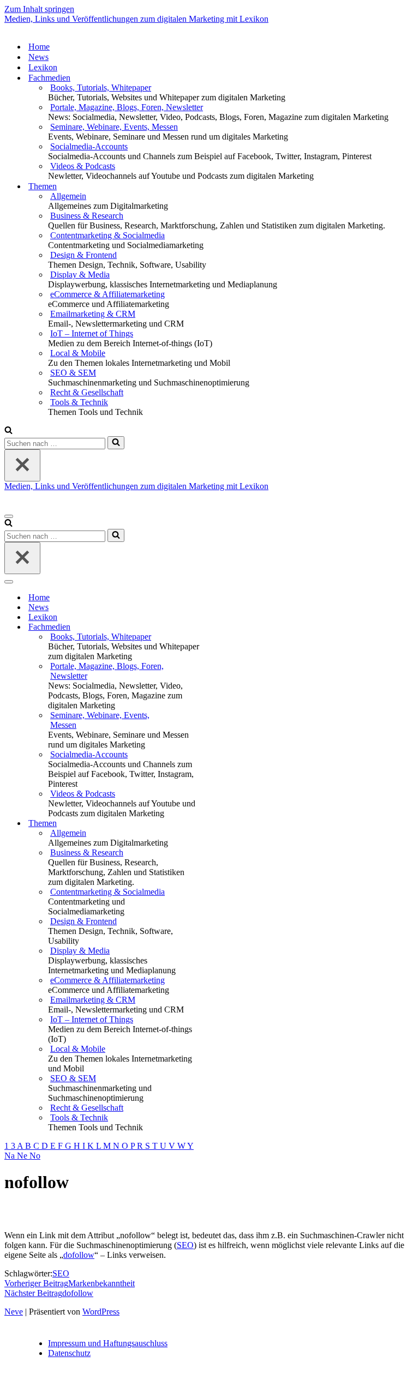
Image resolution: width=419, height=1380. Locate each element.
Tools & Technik (79, 402)
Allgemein (68, 196)
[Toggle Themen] (195, 823)
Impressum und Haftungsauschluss (107, 1343)
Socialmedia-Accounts (89, 146)
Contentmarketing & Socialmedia (107, 235)
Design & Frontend (83, 255)
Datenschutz (69, 1353)
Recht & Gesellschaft (86, 392)
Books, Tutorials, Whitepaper (100, 87)
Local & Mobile (77, 353)
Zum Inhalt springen (39, 9)
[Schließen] (22, 465)
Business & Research (86, 215)
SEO (185, 1245)
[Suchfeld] (8, 431)
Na (10, 1155)
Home (39, 46)
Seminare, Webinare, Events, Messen (114, 126)
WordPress (100, 1311)
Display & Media (80, 274)
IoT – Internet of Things (91, 333)
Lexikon (42, 67)
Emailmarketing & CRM (92, 313)
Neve (13, 1311)
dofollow (78, 1255)
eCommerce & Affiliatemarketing (107, 294)
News (38, 57)
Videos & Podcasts (82, 166)
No (34, 1155)
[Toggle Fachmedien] (195, 627)
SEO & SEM (73, 372)
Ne (23, 1155)
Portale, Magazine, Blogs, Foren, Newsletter (126, 107)
